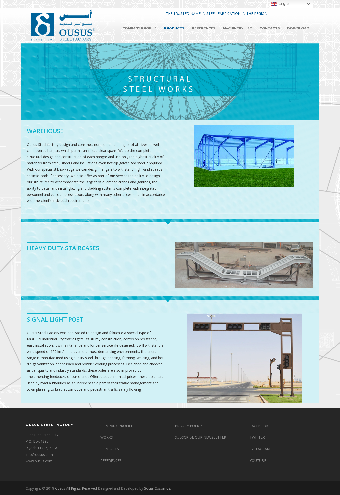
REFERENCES (111, 460)
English (284, 3)
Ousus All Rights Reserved (76, 488)
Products (174, 28)
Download (298, 28)
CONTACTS (109, 448)
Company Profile (139, 28)
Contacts (270, 28)
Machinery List (237, 28)
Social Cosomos (157, 488)
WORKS (106, 437)
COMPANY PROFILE (116, 425)
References (203, 28)
